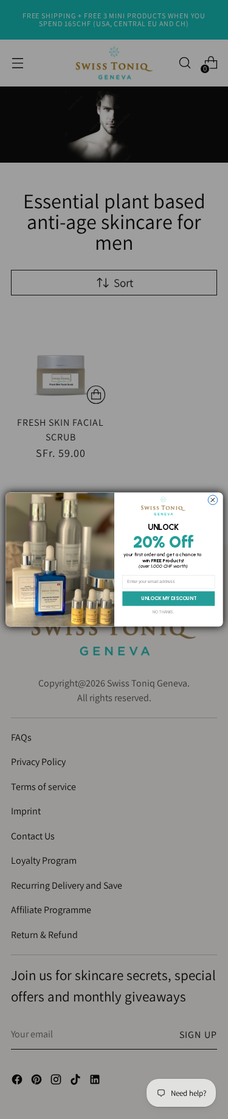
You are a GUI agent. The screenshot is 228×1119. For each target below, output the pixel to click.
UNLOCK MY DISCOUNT (168, 598)
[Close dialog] (213, 500)
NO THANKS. (163, 612)
